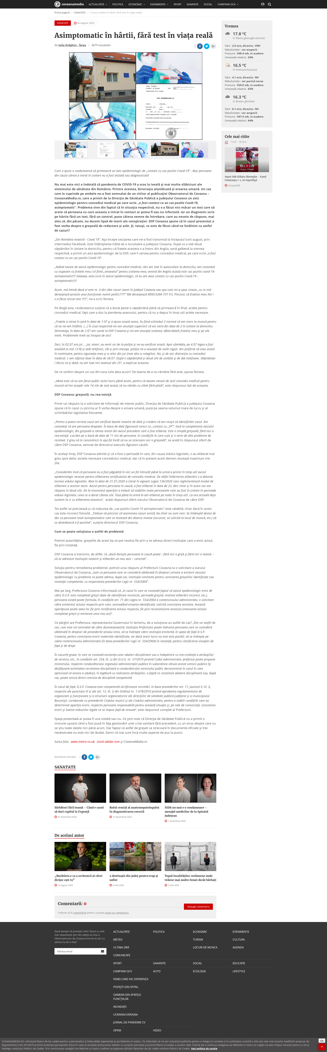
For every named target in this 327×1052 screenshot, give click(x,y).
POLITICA (117, 4)
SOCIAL (208, 4)
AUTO (156, 971)
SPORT (177, 4)
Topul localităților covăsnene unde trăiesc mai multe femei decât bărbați (190, 878)
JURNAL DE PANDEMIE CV (129, 1022)
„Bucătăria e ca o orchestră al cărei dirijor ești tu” (78, 878)
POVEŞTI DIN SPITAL (125, 987)
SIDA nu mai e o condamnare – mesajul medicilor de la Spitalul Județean (186, 811)
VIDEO (157, 1030)
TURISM (198, 939)
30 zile (242, 141)
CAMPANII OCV (122, 971)
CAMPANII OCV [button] (227, 4)
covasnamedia (72, 4)
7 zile (234, 141)
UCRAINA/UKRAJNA (125, 1014)
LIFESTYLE (239, 971)
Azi (226, 141)
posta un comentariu (117, 912)
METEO (117, 939)
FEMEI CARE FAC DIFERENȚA (130, 979)
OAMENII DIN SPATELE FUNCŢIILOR (127, 997)
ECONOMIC (200, 932)
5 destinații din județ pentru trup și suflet (134, 878)
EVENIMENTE (241, 932)
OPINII (117, 1030)
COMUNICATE (121, 955)
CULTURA (239, 939)
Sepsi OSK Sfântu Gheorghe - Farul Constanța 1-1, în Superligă (245, 178)
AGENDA (238, 947)
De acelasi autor (69, 835)
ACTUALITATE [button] (97, 4)
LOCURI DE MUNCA (205, 947)
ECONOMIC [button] (136, 4)
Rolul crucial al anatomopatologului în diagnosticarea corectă (134, 809)
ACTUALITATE (121, 932)
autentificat (79, 912)
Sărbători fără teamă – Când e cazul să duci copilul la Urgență (79, 809)
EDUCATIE (94, 12)
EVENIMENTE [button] (158, 4)
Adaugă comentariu (198, 906)
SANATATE (192, 4)
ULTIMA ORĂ (121, 947)
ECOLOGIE (199, 971)
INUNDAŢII (119, 1007)
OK (322, 1040)
